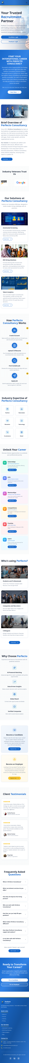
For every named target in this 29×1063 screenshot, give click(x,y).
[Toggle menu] (26, 2)
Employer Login (13, 41)
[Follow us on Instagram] (18, 1058)
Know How (13, 642)
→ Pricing (3, 1020)
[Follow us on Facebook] (10, 1058)
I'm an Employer (14, 984)
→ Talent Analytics (5, 1032)
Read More (5, 159)
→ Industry (3, 1018)
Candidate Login (13, 37)
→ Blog (2, 1034)
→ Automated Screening (6, 1028)
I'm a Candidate (13, 980)
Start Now (13, 92)
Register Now (11, 469)
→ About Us (3, 1014)
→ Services (3, 1016)
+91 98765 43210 (7, 1047)
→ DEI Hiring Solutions (6, 1030)
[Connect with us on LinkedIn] (14, 1058)
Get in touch (13, 950)
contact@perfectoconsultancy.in (10, 1045)
